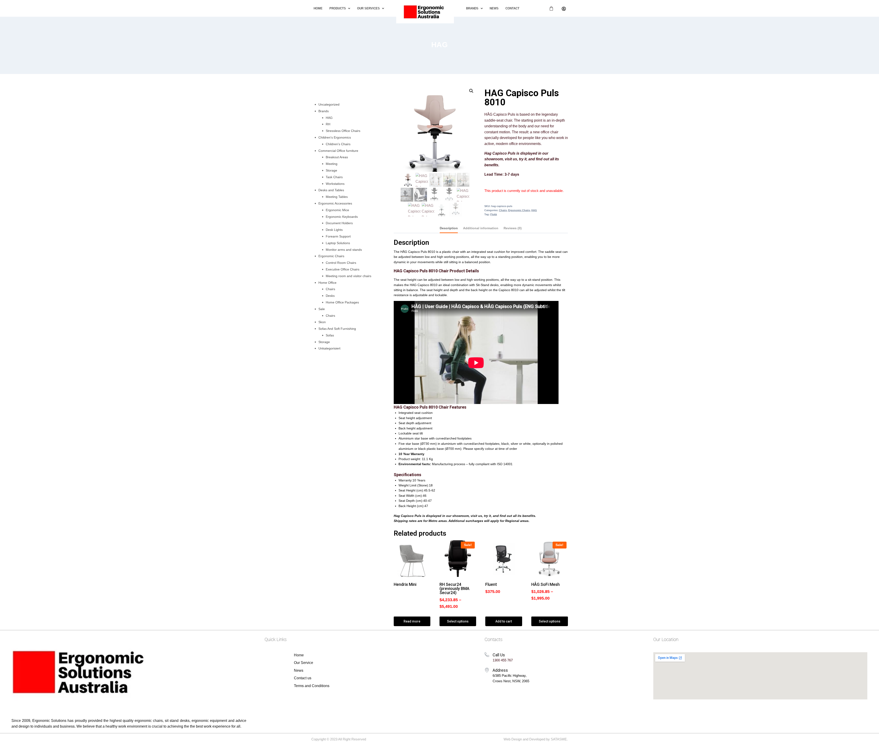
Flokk (493, 214)
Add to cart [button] (503, 621)
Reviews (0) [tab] (513, 228)
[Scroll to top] (868, 737)
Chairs (503, 210)
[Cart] (551, 8)
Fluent (491, 584)
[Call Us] (487, 654)
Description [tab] (449, 228)
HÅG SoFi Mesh (545, 584)
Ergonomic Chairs (519, 210)
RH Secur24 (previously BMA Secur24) (454, 588)
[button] (340, 8)
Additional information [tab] (480, 228)
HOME (318, 8)
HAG (439, 45)
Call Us (499, 654)
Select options (458, 621)
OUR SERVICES (368, 8)
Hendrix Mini (405, 584)
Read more (412, 621)
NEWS (494, 8)
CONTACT (512, 8)
